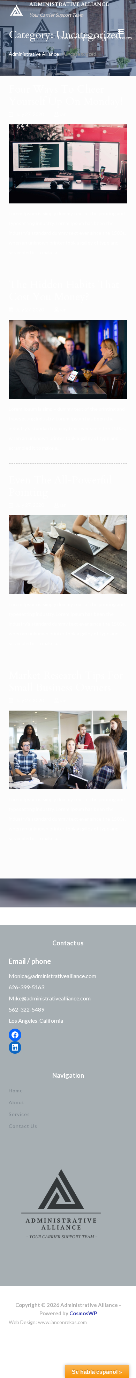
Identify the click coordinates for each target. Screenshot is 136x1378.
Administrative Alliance (69, 4)
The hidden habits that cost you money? (64, 291)
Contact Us (23, 1126)
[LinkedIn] (15, 1047)
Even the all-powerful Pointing (60, 486)
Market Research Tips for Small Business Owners (66, 681)
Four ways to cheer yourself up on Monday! (66, 95)
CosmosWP (83, 1313)
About (16, 1102)
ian (63, 114)
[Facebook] (15, 1035)
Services (19, 1114)
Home (16, 1090)
